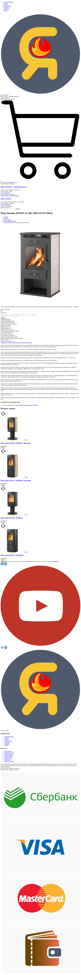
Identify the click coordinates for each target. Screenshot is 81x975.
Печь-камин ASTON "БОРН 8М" (12, 555)
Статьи (6, 3)
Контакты (6, 9)
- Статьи (6, 738)
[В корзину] (40, 179)
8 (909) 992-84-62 (14, 195)
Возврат (25, 342)
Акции (6, 10)
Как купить (19, 342)
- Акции (6, 745)
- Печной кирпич (8, 755)
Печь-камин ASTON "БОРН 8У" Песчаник (16, 443)
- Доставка (6, 742)
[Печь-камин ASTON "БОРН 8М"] (13, 552)
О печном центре (8, 2)
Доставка (6, 7)
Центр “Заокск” (6, 198)
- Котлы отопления (9, 761)
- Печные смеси (8, 757)
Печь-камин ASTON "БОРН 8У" (12, 518)
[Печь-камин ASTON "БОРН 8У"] (13, 514)
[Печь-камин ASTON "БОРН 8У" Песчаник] (13, 440)
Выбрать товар (13, 182)
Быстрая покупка (5, 319)
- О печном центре (9, 736)
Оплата (14, 342)
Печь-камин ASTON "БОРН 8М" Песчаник (16, 480)
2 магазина (3, 342)
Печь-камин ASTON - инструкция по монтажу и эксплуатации (21, 405)
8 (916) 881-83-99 (5, 192)
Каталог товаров (5, 207)
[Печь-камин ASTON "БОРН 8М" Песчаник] (13, 477)
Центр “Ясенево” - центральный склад (14, 187)
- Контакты (7, 743)
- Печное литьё (8, 758)
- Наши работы (8, 741)
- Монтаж (6, 739)
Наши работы (7, 6)
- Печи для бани (8, 754)
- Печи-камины (8, 751)
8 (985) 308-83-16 (5, 195)
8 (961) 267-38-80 (5, 204)
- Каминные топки (9, 752)
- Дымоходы (7, 760)
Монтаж (6, 4)
